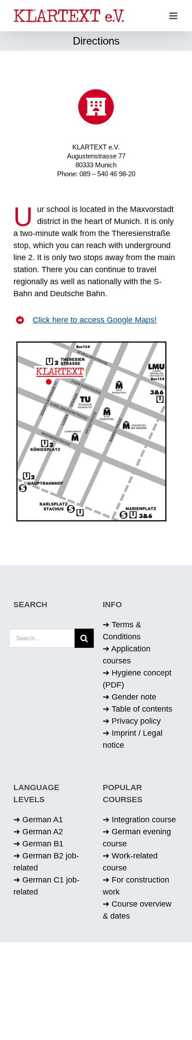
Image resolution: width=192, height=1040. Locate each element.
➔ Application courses (126, 654)
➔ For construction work (136, 885)
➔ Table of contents (137, 708)
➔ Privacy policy (132, 721)
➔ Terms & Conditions (122, 630)
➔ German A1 (38, 819)
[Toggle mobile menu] (174, 16)
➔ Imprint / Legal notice (133, 739)
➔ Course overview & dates (137, 909)
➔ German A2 (38, 831)
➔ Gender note (129, 696)
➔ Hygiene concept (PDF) (137, 678)
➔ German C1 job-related (46, 885)
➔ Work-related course (130, 861)
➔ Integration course (139, 819)
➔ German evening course (137, 837)
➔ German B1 (38, 843)
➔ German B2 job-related (46, 861)
